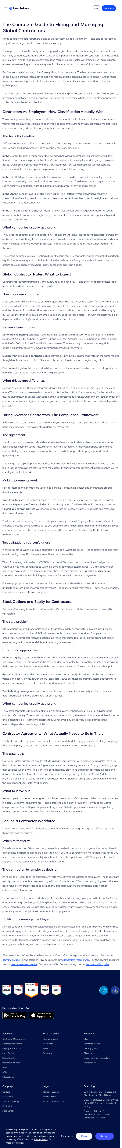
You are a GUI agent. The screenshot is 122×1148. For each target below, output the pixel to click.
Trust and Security (10, 1101)
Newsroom (7, 1096)
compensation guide (97, 964)
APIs (4, 1072)
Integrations (8, 1077)
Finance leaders (50, 1039)
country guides (10, 959)
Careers (6, 1092)
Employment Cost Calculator (97, 1058)
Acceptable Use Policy (53, 1101)
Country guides (91, 1048)
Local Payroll (8, 1053)
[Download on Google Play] (14, 1015)
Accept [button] (104, 1136)
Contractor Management (14, 1039)
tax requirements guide (24, 964)
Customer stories (92, 1043)
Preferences (67, 1136)
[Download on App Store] (41, 1015)
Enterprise (48, 1053)
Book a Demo (109, 8)
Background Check (11, 1062)
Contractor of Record (12, 1043)
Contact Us (7, 1106)
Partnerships (90, 1062)
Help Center (8, 1110)
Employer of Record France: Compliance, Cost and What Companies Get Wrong (97, 1114)
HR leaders (48, 1043)
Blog (86, 1039)
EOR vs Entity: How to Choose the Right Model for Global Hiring (100, 1093)
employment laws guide (75, 959)
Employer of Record (11, 1048)
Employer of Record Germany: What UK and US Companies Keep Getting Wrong (101, 1103)
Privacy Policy (49, 1096)
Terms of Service (51, 1092)
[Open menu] (6, 8)
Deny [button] (84, 1136)
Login (96, 8)
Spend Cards (8, 1058)
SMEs (45, 1048)
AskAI (5, 1067)
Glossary (88, 1053)
